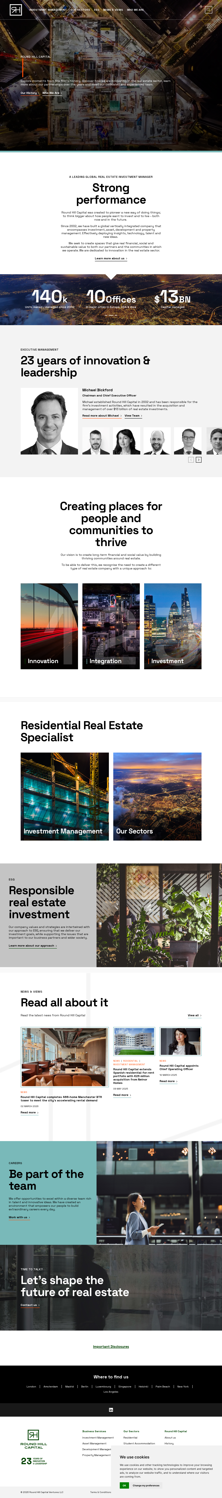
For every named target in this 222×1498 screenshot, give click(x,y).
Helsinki (143, 1386)
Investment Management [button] (48, 10)
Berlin (84, 1386)
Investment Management (129, 1064)
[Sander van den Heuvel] (187, 440)
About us (170, 1437)
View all (194, 1015)
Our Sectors (80, 10)
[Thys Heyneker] (157, 440)
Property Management (96, 1455)
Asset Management (94, 1443)
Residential (130, 1060)
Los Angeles (111, 1391)
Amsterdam (51, 1386)
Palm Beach (163, 1386)
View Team (132, 415)
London (31, 1386)
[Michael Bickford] (49, 421)
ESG (96, 10)
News (24, 1092)
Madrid (69, 1386)
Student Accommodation (139, 1443)
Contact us (29, 1305)
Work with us (18, 1217)
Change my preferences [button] (146, 1485)
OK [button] (124, 1485)
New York (183, 1386)
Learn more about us (110, 258)
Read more (29, 1112)
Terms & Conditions (100, 1492)
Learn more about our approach (32, 945)
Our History (29, 93)
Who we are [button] (135, 10)
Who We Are (51, 93)
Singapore (124, 1386)
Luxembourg (103, 1386)
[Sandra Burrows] (126, 440)
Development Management (99, 1449)
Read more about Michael (101, 415)
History (169, 1443)
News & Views (113, 10)
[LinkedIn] (111, 1409)
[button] (208, 9)
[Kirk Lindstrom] (96, 440)
